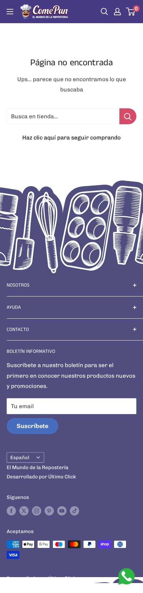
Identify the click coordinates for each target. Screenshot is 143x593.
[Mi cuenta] (117, 11)
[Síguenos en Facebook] (11, 510)
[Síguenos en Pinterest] (49, 510)
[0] (131, 12)
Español (19, 457)
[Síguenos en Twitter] (24, 510)
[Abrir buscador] (104, 11)
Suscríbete (32, 426)
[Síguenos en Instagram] (36, 510)
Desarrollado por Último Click (41, 477)
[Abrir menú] (10, 11)
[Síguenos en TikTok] (74, 510)
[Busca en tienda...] (127, 116)
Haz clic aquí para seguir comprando (71, 137)
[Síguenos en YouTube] (62, 510)
